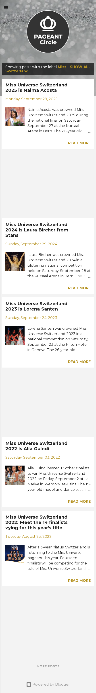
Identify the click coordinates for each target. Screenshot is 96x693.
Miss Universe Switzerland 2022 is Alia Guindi (36, 446)
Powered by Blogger (50, 684)
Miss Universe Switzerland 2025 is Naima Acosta (36, 87)
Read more (79, 143)
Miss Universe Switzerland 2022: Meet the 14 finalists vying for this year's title (36, 522)
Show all (80, 67)
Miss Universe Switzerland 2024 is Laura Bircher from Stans (36, 230)
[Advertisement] (48, 183)
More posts (48, 666)
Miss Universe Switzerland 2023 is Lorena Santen (36, 306)
